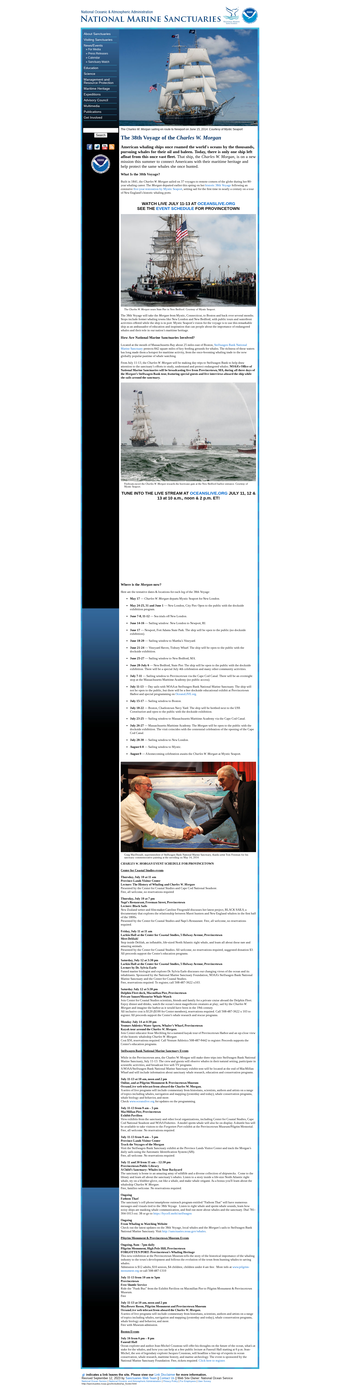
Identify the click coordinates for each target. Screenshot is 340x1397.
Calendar (94, 57)
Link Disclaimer (165, 1374)
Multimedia (92, 106)
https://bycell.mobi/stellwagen (172, 1213)
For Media (94, 49)
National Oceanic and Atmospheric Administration (135, 1381)
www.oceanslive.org (142, 1101)
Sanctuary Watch (98, 61)
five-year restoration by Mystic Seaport (157, 189)
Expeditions (92, 94)
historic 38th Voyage (218, 185)
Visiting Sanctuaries (98, 39)
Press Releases (98, 53)
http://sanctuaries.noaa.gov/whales (184, 1231)
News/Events (93, 45)
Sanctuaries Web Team (141, 1378)
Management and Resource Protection (99, 81)
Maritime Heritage (97, 88)
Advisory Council (96, 100)
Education (91, 68)
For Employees (188, 1381)
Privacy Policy (170, 1381)
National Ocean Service (94, 1381)
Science (89, 74)
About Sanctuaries (97, 34)
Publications (92, 112)
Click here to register (212, 1360)
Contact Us (167, 1378)
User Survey (204, 1381)
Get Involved (93, 117)
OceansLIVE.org (186, 694)
